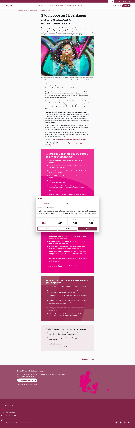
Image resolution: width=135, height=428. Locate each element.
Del (93, 359)
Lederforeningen (9, 412)
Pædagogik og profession (56, 5)
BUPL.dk (111, 1)
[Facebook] (116, 422)
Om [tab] (88, 203)
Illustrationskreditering (25, 422)
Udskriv (86, 359)
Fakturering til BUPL (10, 415)
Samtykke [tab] (46, 203)
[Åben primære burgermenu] (4, 6)
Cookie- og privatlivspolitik (11, 422)
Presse (6, 409)
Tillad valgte (67, 228)
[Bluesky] (121, 422)
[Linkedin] (129, 422)
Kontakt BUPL (8, 405)
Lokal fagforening (126, 1)
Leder (80, 5)
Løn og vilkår (42, 5)
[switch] (60, 223)
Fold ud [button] (66, 346)
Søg (113, 5)
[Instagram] (125, 422)
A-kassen (117, 1)
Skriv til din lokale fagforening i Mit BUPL (27, 384)
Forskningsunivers (33, 10)
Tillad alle (87, 228)
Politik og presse (71, 5)
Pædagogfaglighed (53, 10)
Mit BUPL (119, 5)
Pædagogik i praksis (43, 10)
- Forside (10, 6)
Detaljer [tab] (67, 203)
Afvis (47, 228)
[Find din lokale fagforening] (94, 393)
